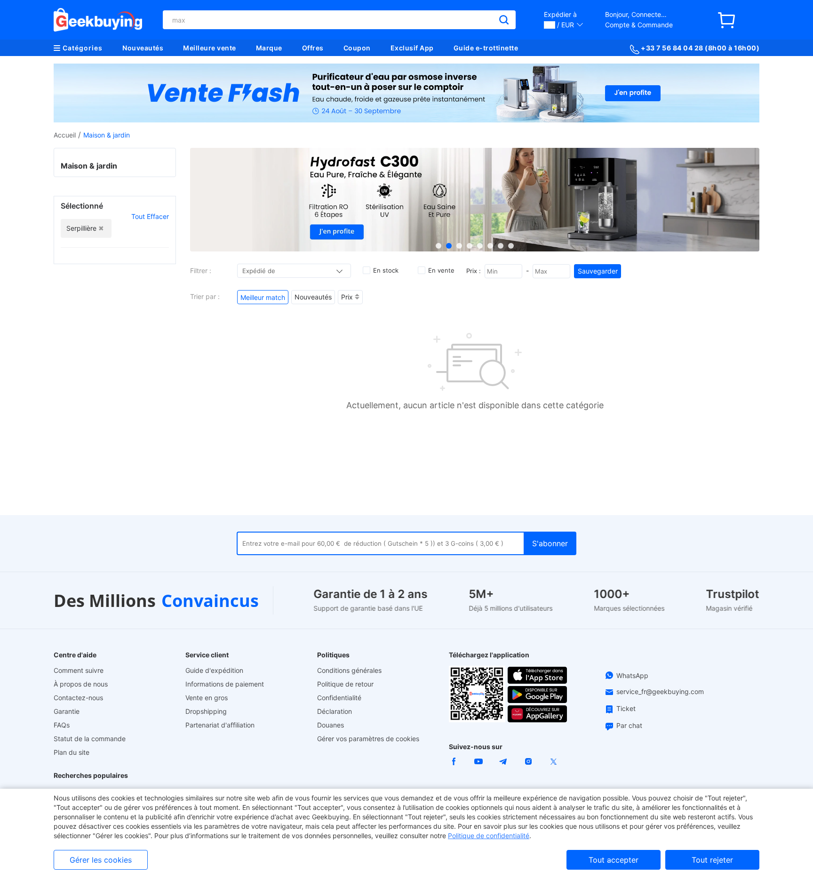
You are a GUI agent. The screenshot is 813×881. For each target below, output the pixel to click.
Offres (313, 48)
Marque (269, 48)
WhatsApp (632, 675)
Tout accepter (613, 860)
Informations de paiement (224, 684)
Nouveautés (142, 48)
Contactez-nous (78, 698)
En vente (441, 270)
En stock (386, 270)
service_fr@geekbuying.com (660, 691)
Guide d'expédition (214, 670)
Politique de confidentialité (488, 836)
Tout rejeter (712, 860)
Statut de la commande (90, 739)
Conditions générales (349, 670)
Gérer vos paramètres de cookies (368, 739)
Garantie (67, 711)
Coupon (357, 48)
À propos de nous (81, 684)
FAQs (62, 725)
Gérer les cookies (101, 860)
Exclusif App (412, 48)
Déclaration (334, 711)
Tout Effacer (150, 216)
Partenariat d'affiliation (220, 725)
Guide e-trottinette (486, 48)
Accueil (65, 135)
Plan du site (71, 752)
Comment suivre (79, 670)
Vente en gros (206, 698)
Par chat (629, 725)
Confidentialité (339, 698)
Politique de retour (345, 684)
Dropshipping (206, 711)
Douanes (330, 725)
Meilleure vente (209, 48)
